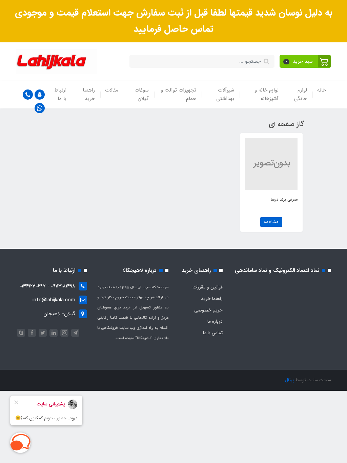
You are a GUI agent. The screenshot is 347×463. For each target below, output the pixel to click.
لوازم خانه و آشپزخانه (266, 94)
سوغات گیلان (142, 94)
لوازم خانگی (300, 94)
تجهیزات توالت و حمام (178, 94)
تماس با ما (213, 333)
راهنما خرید (89, 94)
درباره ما (215, 321)
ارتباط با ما (60, 94)
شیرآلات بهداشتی (225, 94)
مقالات (111, 90)
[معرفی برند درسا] (271, 164)
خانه (321, 90)
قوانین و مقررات (207, 287)
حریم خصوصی (208, 310)
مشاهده (271, 221)
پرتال (289, 380)
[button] (305, 61)
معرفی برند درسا (284, 199)
